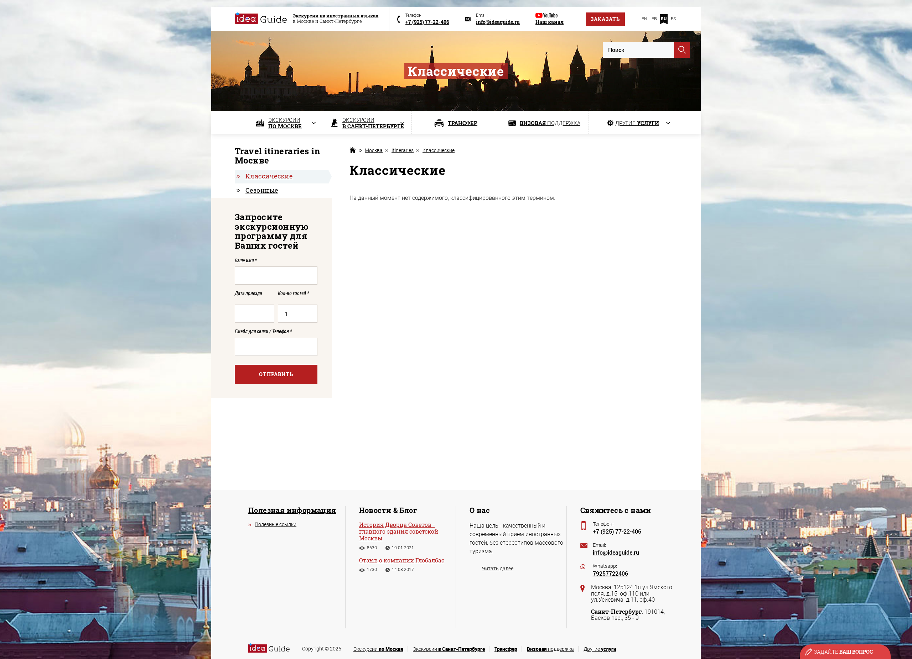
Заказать (605, 19)
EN (644, 18)
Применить (682, 50)
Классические (439, 150)
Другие (600, 648)
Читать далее (497, 568)
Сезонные (261, 190)
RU (664, 18)
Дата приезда (248, 293)
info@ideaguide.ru (616, 552)
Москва (374, 150)
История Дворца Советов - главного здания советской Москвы (398, 531)
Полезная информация (292, 510)
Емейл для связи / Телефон (263, 331)
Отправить (276, 374)
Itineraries (403, 150)
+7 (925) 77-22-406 (617, 531)
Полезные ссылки (275, 524)
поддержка (550, 648)
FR (654, 18)
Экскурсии (378, 648)
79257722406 (610, 573)
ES (673, 18)
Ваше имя (245, 260)
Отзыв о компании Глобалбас (401, 560)
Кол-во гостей (293, 293)
